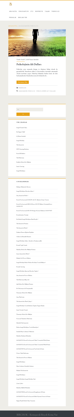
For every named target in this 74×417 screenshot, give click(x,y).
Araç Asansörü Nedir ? (22, 195)
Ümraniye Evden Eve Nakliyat (24, 293)
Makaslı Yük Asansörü (22, 370)
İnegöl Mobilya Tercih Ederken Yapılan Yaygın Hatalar (30, 305)
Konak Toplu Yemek (21, 245)
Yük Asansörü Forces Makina (24, 357)
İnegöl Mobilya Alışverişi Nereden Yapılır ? (27, 271)
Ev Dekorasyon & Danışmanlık (24, 288)
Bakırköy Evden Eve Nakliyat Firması (25, 249)
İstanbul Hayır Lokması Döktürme (25, 331)
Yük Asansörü (20, 145)
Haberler (22, 88)
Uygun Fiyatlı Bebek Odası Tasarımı (25, 401)
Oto (31, 11)
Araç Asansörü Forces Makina (24, 275)
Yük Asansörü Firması (22, 223)
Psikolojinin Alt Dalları (37, 42)
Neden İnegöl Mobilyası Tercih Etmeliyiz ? (27, 327)
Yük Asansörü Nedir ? (22, 228)
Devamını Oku (23, 82)
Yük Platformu (20, 158)
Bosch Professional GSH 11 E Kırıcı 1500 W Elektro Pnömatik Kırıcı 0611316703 (34, 205)
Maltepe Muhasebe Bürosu (23, 187)
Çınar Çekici (19, 383)
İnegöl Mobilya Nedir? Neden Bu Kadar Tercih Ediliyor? (31, 262)
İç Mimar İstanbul (21, 136)
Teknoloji (55, 11)
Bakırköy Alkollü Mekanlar (23, 388)
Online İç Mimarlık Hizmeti (23, 236)
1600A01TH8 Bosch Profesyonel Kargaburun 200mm (30, 392)
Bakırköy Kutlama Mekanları (23, 336)
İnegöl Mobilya (20, 140)
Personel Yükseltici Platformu (24, 318)
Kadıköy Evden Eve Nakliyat (23, 162)
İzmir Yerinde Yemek (22, 310)
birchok (36, 59)
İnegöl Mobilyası (20, 171)
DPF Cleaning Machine (22, 149)
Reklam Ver (22, 17)
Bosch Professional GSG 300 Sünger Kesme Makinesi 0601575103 (34, 210)
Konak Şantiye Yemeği (22, 215)
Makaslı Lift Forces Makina (23, 258)
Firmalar (12, 17)
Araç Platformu (20, 297)
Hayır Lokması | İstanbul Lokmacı (25, 366)
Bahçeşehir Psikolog (27, 91)
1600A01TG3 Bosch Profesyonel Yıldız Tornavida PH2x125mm (33, 340)
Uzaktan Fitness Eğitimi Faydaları (25, 232)
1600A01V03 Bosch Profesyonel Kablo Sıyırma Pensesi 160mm (33, 396)
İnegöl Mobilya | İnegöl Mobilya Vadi (25, 379)
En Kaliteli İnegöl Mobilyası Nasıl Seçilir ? (27, 219)
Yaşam (47, 11)
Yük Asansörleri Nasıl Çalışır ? (24, 301)
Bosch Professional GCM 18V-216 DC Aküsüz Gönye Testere (32, 200)
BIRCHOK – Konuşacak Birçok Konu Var (37, 414)
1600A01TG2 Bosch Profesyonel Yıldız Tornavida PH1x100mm (33, 344)
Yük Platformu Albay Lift (22, 280)
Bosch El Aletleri (20, 153)
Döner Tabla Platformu (22, 353)
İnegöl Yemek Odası (21, 127)
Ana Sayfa (13, 11)
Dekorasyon (24, 11)
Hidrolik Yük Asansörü (22, 323)
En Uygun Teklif (20, 132)
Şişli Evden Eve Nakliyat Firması (24, 284)
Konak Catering (20, 267)
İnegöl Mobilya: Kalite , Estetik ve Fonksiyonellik (29, 241)
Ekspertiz (39, 11)
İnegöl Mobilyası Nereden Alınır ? (25, 191)
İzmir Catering (20, 166)
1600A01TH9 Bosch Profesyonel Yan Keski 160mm (30, 349)
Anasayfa (12, 26)
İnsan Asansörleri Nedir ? (23, 254)
